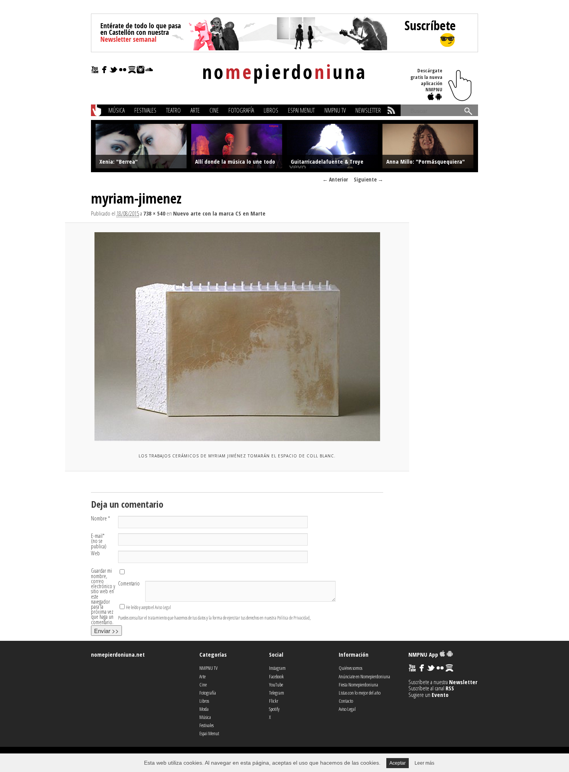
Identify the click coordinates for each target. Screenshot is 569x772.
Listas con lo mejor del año (359, 692)
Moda (204, 708)
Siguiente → (368, 179)
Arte (195, 110)
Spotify (274, 708)
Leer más (424, 763)
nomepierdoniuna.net (118, 654)
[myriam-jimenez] (237, 336)
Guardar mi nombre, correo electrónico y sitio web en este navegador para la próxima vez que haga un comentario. (103, 596)
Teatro (173, 110)
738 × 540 (154, 213)
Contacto (346, 700)
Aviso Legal (163, 607)
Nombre (100, 518)
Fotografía (241, 110)
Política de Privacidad (293, 618)
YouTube (276, 684)
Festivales (145, 110)
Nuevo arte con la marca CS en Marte (219, 213)
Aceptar (397, 763)
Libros (271, 110)
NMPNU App (424, 654)
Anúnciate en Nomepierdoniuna (364, 676)
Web (95, 553)
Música (116, 110)
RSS (450, 688)
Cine (214, 110)
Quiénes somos (350, 667)
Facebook (276, 676)
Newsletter (368, 110)
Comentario (129, 583)
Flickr (273, 700)
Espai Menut (301, 110)
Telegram (276, 692)
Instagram (277, 667)
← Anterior (335, 179)
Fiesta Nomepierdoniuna (358, 684)
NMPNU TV (335, 110)
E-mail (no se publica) (98, 541)
